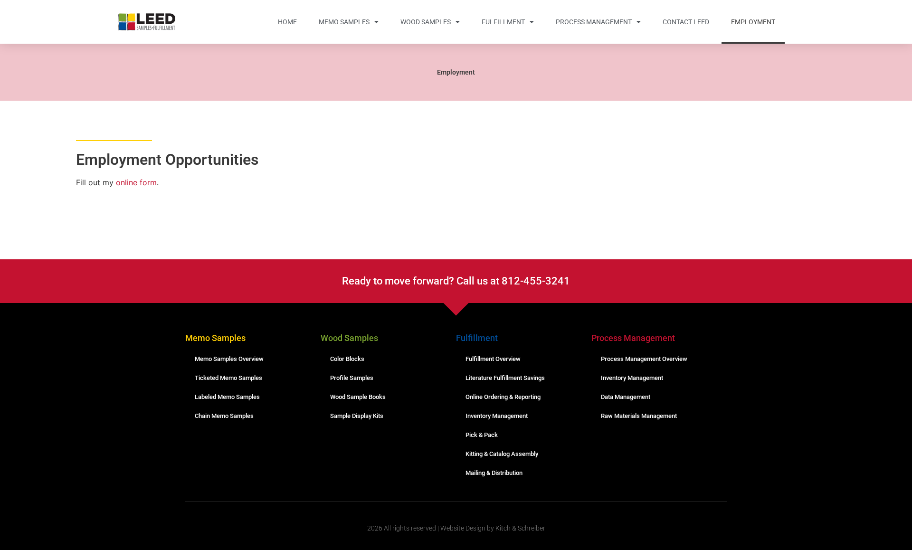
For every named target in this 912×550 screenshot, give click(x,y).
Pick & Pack (482, 434)
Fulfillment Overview (493, 358)
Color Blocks (347, 358)
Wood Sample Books (358, 396)
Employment (753, 22)
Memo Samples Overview (229, 358)
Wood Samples (425, 22)
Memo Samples (344, 22)
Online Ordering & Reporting (503, 396)
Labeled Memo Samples (227, 396)
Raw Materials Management (639, 415)
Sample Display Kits (356, 415)
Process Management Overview (644, 358)
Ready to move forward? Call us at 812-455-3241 (456, 281)
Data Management (625, 396)
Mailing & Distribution (494, 472)
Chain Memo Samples (224, 415)
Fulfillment (503, 22)
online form (136, 182)
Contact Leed (686, 22)
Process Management (594, 22)
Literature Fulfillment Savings (505, 377)
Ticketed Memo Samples (228, 377)
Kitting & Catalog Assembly (502, 453)
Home (287, 22)
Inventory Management (497, 415)
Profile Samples (351, 377)
